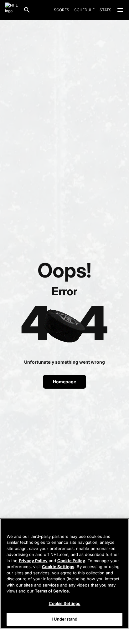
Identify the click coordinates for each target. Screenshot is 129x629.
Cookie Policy (71, 560)
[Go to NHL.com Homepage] (11, 9)
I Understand (65, 619)
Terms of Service (52, 590)
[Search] (27, 10)
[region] (64, 573)
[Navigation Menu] (120, 10)
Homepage (64, 381)
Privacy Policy (33, 560)
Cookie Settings (58, 566)
